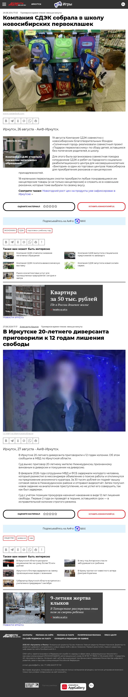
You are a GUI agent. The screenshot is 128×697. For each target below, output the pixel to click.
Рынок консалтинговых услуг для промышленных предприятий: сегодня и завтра (36, 275)
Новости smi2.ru (13, 317)
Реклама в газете (65, 635)
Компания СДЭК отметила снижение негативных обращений (34, 254)
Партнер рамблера (49, 685)
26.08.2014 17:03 (10, 13)
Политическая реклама (89, 635)
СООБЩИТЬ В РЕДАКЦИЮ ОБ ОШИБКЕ (71, 639)
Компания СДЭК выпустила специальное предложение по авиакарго (98, 254)
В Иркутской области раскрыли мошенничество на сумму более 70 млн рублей (35, 563)
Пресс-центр (110, 635)
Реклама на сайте (44, 635)
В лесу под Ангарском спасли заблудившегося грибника (92, 561)
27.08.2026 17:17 (10, 326)
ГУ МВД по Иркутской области (18, 433)
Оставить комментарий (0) (101, 206)
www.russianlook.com (13, 113)
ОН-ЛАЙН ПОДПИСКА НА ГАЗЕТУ (37, 639)
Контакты (27, 635)
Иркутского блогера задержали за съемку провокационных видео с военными (37, 572)
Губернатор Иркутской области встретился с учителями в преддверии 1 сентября (38, 582)
